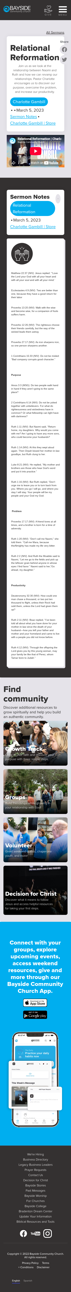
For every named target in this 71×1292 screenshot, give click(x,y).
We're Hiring (35, 1154)
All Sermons (55, 33)
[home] (21, 10)
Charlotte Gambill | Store (33, 123)
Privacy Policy (30, 1263)
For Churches (35, 1201)
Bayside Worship (35, 1195)
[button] (62, 10)
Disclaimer (43, 1267)
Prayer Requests (35, 1170)
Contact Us (35, 1175)
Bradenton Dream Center (35, 1211)
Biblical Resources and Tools (35, 1221)
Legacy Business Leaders (36, 1164)
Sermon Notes (23, 116)
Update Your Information (35, 1216)
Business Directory (35, 1159)
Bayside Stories (35, 1185)
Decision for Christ (35, 1180)
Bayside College (35, 1206)
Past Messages (35, 1190)
